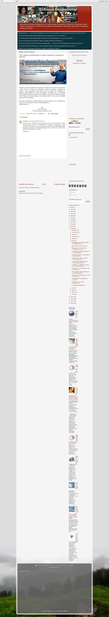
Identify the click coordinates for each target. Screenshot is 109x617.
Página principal (23, 33)
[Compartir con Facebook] (56, 113)
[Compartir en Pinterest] (57, 113)
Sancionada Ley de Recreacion (79, 246)
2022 (72, 211)
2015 (72, 226)
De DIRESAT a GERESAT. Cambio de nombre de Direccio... (80, 265)
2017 (72, 222)
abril (73, 290)
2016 (72, 224)
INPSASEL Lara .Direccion (76, 438)
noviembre (75, 232)
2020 (72, 215)
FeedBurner (83, 63)
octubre (74, 234)
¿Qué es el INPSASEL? (76, 486)
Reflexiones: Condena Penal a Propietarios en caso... (79, 248)
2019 (72, 217)
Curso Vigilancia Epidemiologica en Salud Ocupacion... (80, 252)
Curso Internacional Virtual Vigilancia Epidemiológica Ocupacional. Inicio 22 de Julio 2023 (42, 35)
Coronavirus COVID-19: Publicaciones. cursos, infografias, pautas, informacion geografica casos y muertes (47, 46)
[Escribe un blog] (53, 113)
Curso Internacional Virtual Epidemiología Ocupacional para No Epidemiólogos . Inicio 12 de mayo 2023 (45, 38)
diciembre (74, 230)
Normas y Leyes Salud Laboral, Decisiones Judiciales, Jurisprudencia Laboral (39, 48)
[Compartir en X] (54, 113)
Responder (25, 131)
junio (73, 288)
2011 (72, 301)
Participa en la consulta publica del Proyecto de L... (80, 269)
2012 (72, 299)
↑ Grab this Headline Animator (54, 567)
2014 (72, 228)
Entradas (73, 192)
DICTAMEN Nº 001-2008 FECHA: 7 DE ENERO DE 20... (81, 243)
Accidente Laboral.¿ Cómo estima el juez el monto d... (81, 255)
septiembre (75, 236)
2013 (72, 297)
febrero (74, 292)
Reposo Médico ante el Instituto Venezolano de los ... (80, 259)
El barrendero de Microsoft (78, 285)
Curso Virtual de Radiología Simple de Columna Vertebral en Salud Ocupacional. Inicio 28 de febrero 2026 (57, 33)
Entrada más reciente (26, 184)
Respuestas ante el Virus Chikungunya (78, 282)
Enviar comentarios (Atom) (33, 187)
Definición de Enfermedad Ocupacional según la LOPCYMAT (72, 417)
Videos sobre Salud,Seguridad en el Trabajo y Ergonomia (67, 43)
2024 (72, 207)
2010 (72, 303)
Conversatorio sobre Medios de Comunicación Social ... (79, 262)
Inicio (44, 184)
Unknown (25, 121)
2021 (72, 213)
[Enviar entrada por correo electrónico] (48, 113)
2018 (72, 219)
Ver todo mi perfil (73, 137)
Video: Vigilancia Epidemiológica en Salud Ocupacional (80, 272)
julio (73, 240)
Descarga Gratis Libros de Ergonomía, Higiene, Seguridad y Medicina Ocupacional (40, 40)
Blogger (65, 611)
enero (73, 294)
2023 (72, 209)
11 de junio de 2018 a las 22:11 (36, 121)
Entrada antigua (59, 184)
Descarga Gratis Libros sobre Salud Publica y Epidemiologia (34, 43)
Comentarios (74, 195)
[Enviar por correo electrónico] (51, 113)
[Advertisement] (42, 171)
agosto (74, 238)
